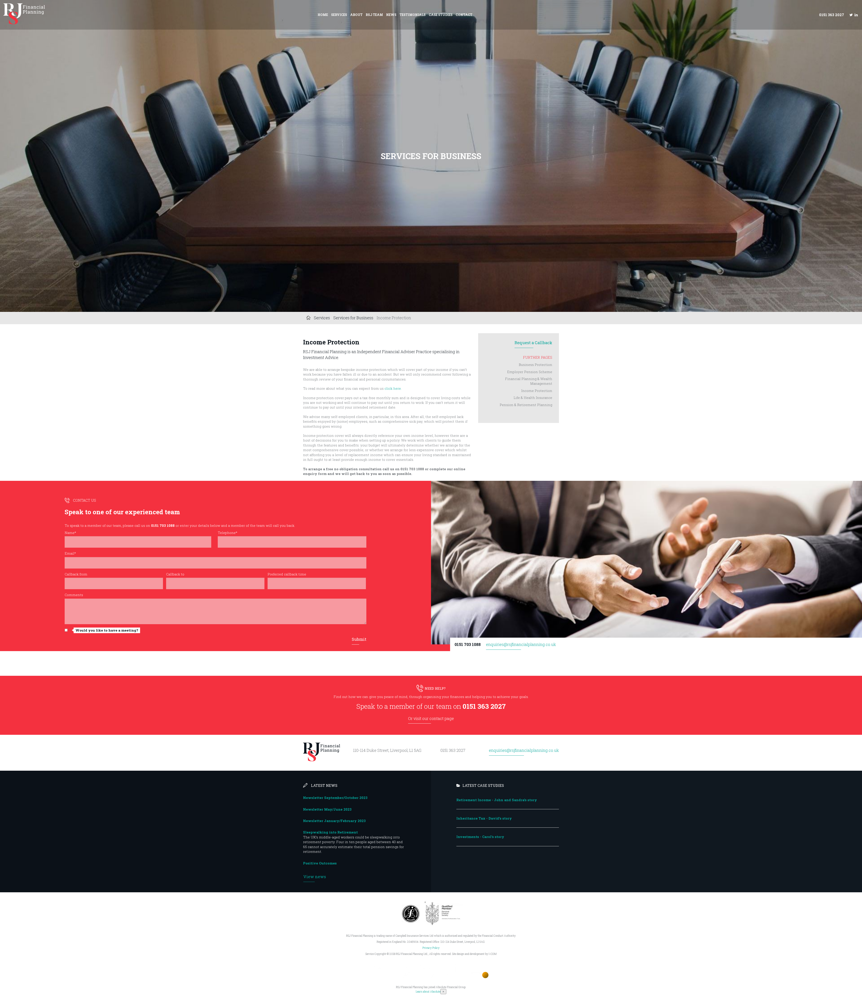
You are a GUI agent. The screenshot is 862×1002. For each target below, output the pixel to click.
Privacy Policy (431, 947)
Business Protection (535, 364)
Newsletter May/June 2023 (327, 809)
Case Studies (441, 15)
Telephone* (227, 532)
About (356, 15)
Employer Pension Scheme (529, 372)
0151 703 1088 (468, 644)
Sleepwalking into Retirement (330, 832)
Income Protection (536, 390)
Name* (70, 532)
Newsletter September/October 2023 (335, 797)
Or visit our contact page (431, 718)
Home (323, 15)
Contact (464, 15)
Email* (70, 553)
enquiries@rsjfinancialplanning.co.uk (521, 644)
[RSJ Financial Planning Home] (24, 23)
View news (314, 876)
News (391, 15)
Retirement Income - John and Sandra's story (496, 800)
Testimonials (413, 15)
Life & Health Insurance (533, 397)
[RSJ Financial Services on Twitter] (851, 14)
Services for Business (353, 317)
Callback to (175, 574)
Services (339, 15)
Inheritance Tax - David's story (484, 818)
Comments (74, 595)
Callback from (76, 574)
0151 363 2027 (831, 14)
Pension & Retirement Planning (526, 405)
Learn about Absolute (428, 991)
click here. (393, 388)
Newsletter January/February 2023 (334, 820)
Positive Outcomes (320, 863)
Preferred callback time (287, 574)
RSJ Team (374, 15)
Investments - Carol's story (480, 836)
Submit (359, 639)
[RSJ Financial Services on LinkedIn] (856, 14)
